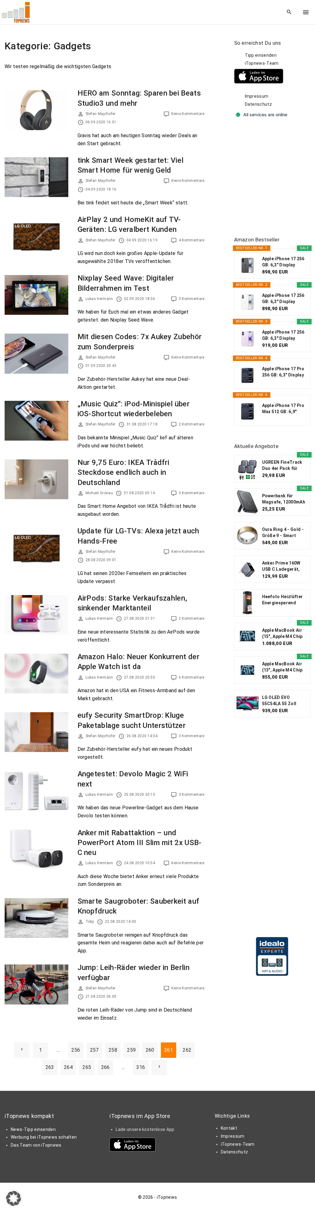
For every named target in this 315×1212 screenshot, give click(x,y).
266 (105, 1067)
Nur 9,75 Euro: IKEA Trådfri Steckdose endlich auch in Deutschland (123, 472)
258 (113, 1050)
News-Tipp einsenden (33, 1129)
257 (94, 1050)
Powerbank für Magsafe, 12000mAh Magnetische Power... (283, 499)
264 (68, 1067)
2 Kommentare (192, 424)
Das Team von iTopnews (36, 1145)
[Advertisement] (274, 177)
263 (50, 1067)
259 (131, 1050)
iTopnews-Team (262, 63)
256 (75, 1050)
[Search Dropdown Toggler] (289, 12)
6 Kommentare (192, 677)
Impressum (257, 96)
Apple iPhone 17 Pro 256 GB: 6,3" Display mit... (283, 372)
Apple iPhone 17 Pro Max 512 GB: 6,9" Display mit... (283, 409)
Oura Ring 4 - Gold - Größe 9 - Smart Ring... (283, 533)
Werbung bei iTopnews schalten (44, 1137)
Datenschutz (258, 104)
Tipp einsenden (261, 55)
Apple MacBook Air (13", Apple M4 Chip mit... (282, 667)
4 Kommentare (192, 240)
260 (150, 1050)
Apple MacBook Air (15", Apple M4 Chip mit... (282, 633)
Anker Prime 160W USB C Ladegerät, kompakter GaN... (281, 566)
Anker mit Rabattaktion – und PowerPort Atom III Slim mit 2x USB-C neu (139, 842)
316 (140, 1067)
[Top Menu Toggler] (306, 12)
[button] (13, 1198)
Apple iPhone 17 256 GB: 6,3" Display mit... (283, 262)
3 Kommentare (192, 299)
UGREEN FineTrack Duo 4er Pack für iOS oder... (282, 465)
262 (187, 1050)
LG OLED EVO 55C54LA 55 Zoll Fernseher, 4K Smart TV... (283, 701)
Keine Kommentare (187, 114)
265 (86, 1067)
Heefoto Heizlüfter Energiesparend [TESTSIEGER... (282, 600)
